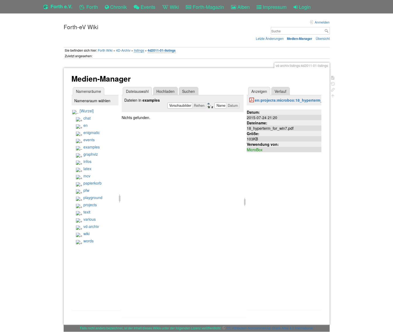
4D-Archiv (123, 50)
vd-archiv (91, 226)
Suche (327, 31)
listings (139, 50)
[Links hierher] (333, 89)
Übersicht (323, 38)
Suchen (188, 91)
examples (91, 147)
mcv (86, 175)
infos (87, 161)
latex (87, 168)
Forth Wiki (105, 50)
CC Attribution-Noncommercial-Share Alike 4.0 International (269, 328)
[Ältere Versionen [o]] (333, 83)
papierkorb (92, 183)
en (85, 125)
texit (86, 212)
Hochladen (165, 91)
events (89, 139)
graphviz (90, 154)
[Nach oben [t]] (333, 95)
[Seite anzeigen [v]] (333, 77)
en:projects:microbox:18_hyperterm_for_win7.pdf (300, 100)
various (89, 219)
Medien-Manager (299, 38)
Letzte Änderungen (270, 38)
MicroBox (255, 149)
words (88, 240)
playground (92, 197)
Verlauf (280, 91)
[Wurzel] (87, 110)
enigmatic (91, 132)
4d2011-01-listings (162, 50)
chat (87, 118)
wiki (86, 233)
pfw (86, 190)
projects (90, 204)
